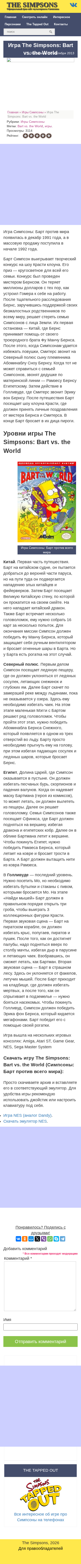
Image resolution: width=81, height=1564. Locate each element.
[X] (37, 1239)
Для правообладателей (40, 1548)
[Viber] (43, 1239)
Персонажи (13, 24)
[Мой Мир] (31, 1239)
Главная (10, 17)
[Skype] (56, 1239)
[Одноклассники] (24, 1239)
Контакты (61, 24)
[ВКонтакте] (18, 1239)
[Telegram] (62, 1239)
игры (48, 126)
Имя (7, 1319)
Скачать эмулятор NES (25, 1121)
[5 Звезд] (49, 136)
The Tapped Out (37, 24)
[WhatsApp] (50, 1239)
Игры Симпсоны (32, 112)
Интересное (61, 17)
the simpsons (33, 5)
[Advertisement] (40, 184)
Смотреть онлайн (34, 17)
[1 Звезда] (25, 136)
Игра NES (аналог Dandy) (27, 1115)
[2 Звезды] (31, 136)
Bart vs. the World (30, 126)
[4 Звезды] (43, 136)
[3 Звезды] (37, 136)
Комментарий (18, 1258)
